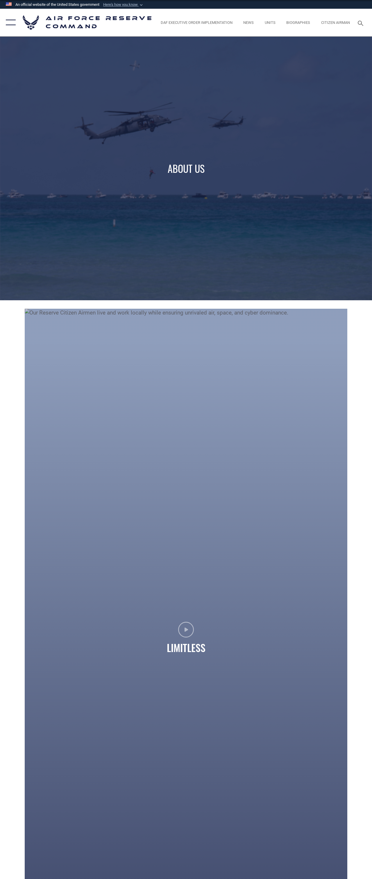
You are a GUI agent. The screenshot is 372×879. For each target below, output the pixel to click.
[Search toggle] (361, 22)
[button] (123, 5)
